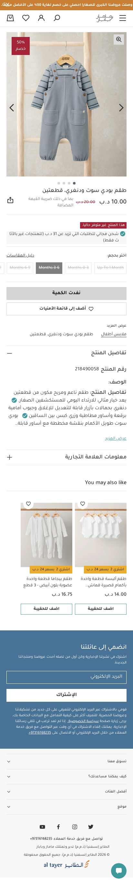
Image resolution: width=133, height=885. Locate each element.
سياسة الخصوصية (83, 721)
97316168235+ (40, 733)
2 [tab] (69, 183)
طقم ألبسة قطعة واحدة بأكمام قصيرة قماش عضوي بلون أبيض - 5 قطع (102, 583)
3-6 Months (49, 268)
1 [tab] (74, 183)
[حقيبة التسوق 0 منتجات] (10, 18)
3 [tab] (64, 183)
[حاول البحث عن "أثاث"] (57, 18)
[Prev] (121, 108)
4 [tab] (58, 183)
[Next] (11, 108)
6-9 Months (20, 268)
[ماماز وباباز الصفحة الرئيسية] (104, 18)
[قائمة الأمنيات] (82, 504)
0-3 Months (78, 268)
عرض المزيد (116, 439)
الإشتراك (66, 695)
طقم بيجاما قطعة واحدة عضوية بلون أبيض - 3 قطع (47, 582)
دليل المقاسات (20, 256)
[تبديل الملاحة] (123, 18)
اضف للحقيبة (101, 609)
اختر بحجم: (117, 256)
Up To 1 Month (110, 268)
